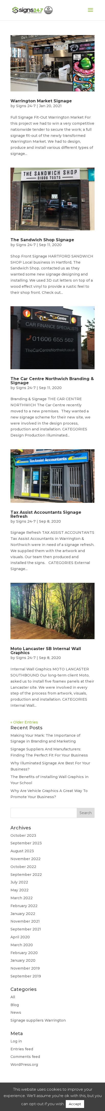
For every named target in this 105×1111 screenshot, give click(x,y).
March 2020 (21, 945)
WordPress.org (24, 1064)
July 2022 (19, 882)
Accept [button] (75, 1104)
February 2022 (23, 906)
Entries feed (21, 1049)
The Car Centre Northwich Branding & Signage (52, 380)
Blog (14, 1005)
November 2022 (25, 859)
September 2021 (25, 929)
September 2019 (25, 976)
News (15, 1012)
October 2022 (23, 866)
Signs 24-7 (26, 106)
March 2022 (21, 898)
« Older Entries (24, 722)
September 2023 (26, 843)
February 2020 (24, 953)
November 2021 (25, 921)
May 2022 (19, 890)
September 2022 (26, 874)
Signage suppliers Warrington (38, 1020)
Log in (16, 1041)
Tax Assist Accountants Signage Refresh (45, 514)
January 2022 (22, 913)
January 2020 (22, 960)
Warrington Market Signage (41, 101)
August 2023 (22, 851)
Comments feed (25, 1056)
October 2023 (23, 835)
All (12, 997)
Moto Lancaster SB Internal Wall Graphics (45, 650)
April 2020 (20, 937)
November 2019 (25, 968)
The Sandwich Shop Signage (42, 239)
